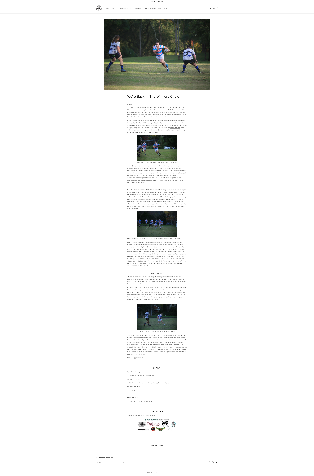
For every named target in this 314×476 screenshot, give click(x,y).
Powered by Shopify (162, 472)
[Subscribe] (123, 462)
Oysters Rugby (154, 472)
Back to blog (158, 445)
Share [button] (131, 104)
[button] (114, 8)
